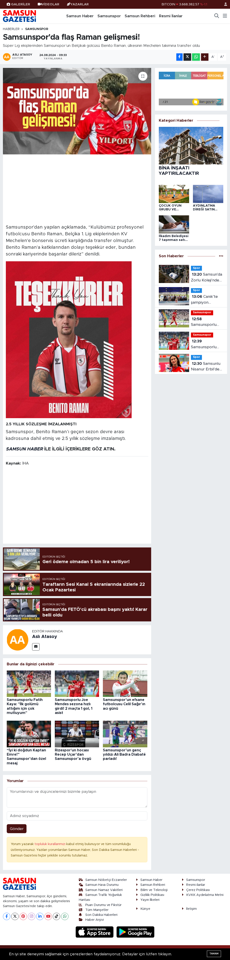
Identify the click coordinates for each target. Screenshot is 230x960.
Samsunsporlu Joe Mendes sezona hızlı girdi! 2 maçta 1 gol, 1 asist (206, 344)
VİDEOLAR (50, 4)
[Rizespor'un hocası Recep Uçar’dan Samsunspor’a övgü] (77, 734)
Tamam (214, 953)
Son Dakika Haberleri (101, 915)
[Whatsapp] (65, 916)
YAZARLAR (79, 4)
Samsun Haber (80, 16)
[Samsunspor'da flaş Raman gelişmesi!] (77, 111)
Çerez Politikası (198, 890)
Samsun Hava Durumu (102, 884)
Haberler (11, 29)
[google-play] (135, 932)
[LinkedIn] (40, 916)
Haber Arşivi (94, 919)
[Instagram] (31, 916)
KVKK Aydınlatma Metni (204, 895)
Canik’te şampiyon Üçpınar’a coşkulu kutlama (207, 300)
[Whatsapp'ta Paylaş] (196, 57)
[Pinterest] (23, 916)
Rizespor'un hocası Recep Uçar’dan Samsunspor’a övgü (73, 754)
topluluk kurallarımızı (50, 844)
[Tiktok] (56, 916)
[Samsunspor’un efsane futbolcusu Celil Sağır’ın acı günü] (125, 683)
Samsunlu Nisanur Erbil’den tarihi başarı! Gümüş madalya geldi (206, 367)
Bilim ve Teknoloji (154, 890)
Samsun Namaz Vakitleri (104, 890)
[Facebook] (6, 916)
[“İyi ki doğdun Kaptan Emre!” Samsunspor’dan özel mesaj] (29, 734)
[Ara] (216, 16)
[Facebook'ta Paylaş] (179, 57)
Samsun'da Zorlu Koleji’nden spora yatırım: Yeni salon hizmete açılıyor (206, 277)
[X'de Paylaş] (187, 57)
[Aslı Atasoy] (17, 639)
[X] (15, 916)
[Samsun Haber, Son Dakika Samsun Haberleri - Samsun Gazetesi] (20, 15)
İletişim (191, 908)
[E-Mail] (36, 647)
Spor (196, 268)
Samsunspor (109, 16)
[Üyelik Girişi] (223, 4)
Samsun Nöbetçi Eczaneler (106, 880)
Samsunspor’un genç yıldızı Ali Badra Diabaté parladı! (124, 754)
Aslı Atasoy (44, 636)
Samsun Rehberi (140, 16)
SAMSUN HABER (24, 449)
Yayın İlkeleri (149, 900)
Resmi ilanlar (195, 884)
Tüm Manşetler (96, 910)
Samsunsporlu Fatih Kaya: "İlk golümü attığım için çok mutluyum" (205, 322)
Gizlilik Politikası (152, 895)
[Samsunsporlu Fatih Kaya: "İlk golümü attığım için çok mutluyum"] (29, 683)
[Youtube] (48, 916)
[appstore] (95, 932)
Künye (145, 908)
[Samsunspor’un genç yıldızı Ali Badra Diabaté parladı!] (125, 734)
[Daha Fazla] (204, 57)
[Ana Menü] (225, 16)
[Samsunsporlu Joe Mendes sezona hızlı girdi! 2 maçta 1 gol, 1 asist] (77, 683)
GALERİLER (20, 4)
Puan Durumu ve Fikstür (103, 905)
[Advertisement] (77, 188)
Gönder (17, 829)
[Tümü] (221, 256)
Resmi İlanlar (171, 16)
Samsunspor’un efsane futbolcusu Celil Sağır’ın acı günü (124, 704)
